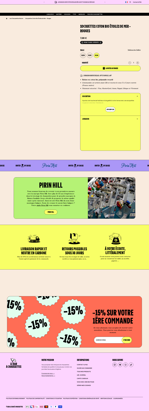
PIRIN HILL (51, 212)
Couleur (67, 14)
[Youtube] (125, 365)
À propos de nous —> (48, 373)
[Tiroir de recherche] (128, 8)
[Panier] (138, 8)
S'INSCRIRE (126, 340)
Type (74, 14)
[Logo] (19, 8)
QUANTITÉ (85, 63)
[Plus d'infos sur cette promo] (100, 42)
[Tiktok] (131, 365)
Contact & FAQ (137, 2)
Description (86, 96)
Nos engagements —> (48, 376)
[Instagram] (114, 365)
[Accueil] (6, 18)
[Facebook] (120, 365)
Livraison (85, 119)
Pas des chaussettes (94, 14)
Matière (59, 14)
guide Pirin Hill (42, 205)
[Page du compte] (133, 8)
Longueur (50, 14)
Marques (82, 14)
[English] (126, 2)
